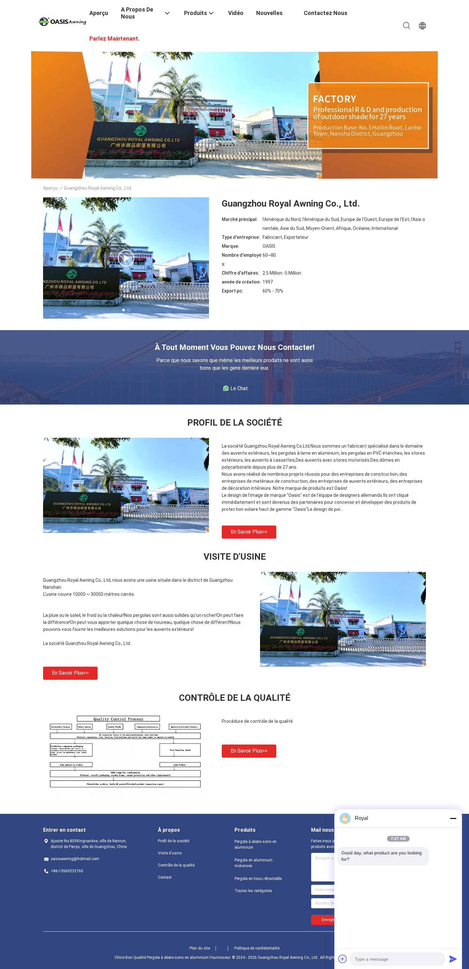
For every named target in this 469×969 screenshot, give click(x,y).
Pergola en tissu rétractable (258, 878)
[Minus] (453, 818)
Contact (165, 877)
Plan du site (200, 948)
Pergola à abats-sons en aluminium (255, 844)
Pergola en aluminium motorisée (253, 863)
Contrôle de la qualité (176, 865)
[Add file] (342, 959)
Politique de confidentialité (256, 948)
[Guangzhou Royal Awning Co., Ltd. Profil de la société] (126, 531)
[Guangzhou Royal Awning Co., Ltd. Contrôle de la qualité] (126, 798)
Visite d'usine (170, 853)
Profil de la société (173, 841)
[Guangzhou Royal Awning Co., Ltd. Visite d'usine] (343, 665)
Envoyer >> (331, 920)
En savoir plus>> (249, 532)
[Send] (453, 959)
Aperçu (50, 188)
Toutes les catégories (253, 891)
